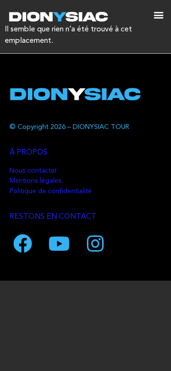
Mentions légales (36, 181)
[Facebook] (23, 243)
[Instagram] (95, 243)
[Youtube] (59, 243)
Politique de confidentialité (51, 191)
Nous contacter (33, 171)
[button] (158, 14)
